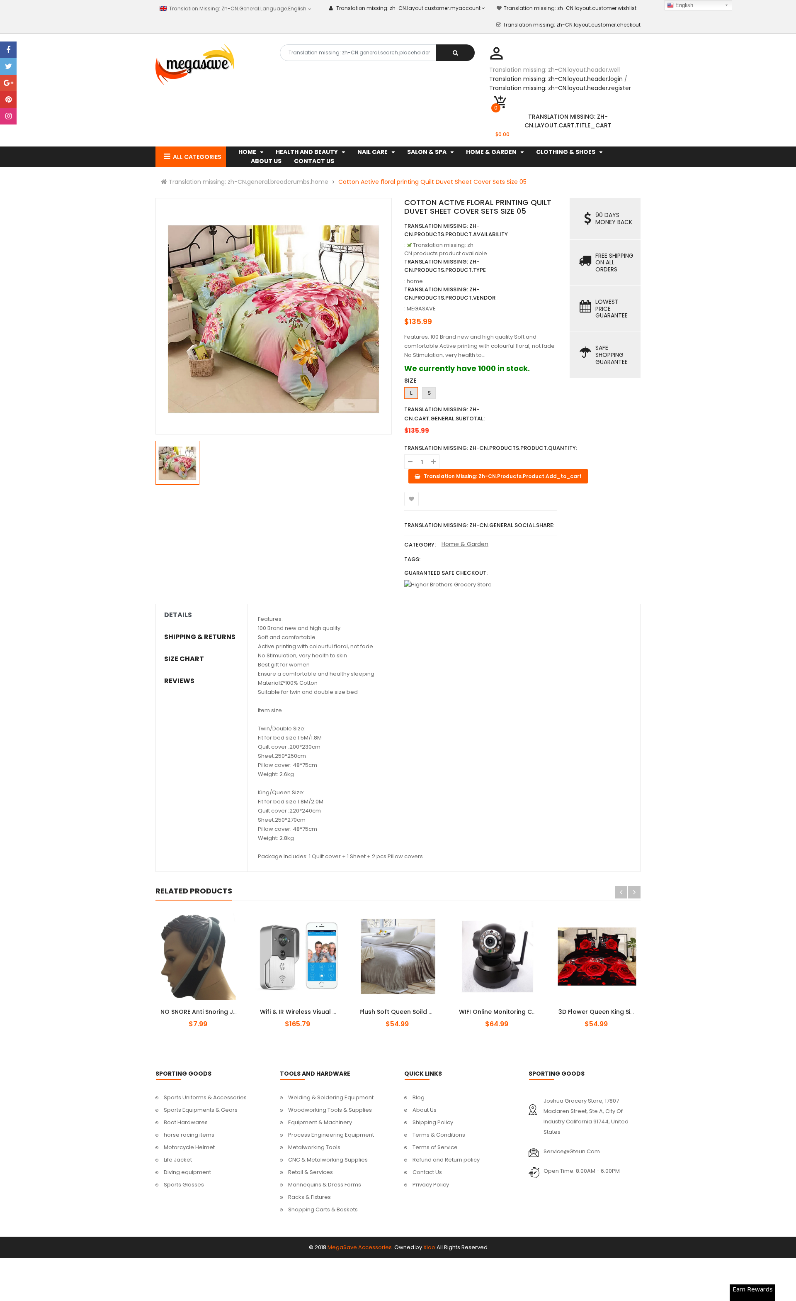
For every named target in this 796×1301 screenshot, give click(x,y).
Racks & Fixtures (309, 1197)
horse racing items (189, 1135)
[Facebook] (8, 49)
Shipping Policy (433, 1122)
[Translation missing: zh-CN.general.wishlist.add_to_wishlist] (411, 499)
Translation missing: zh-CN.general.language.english (237, 8)
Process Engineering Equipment (331, 1135)
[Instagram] (8, 116)
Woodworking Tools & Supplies (330, 1110)
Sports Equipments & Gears (201, 1110)
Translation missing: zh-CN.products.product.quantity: (490, 448)
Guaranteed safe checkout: (446, 573)
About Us (425, 1110)
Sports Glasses (184, 1185)
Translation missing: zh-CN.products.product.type (445, 266)
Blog (419, 1097)
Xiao (429, 1247)
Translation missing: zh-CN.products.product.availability (456, 230)
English (683, 5)
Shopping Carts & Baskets (323, 1209)
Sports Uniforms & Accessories (205, 1097)
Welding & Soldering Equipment (331, 1097)
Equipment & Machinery (320, 1122)
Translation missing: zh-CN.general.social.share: (479, 525)
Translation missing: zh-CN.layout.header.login (556, 79)
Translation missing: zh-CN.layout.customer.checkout (572, 24)
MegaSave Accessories (360, 1247)
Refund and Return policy (446, 1160)
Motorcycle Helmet (189, 1147)
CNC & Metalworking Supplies (328, 1160)
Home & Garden (465, 544)
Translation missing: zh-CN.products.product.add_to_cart (305, 1007)
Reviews (179, 681)
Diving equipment (187, 1172)
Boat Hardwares (186, 1122)
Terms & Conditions (439, 1135)
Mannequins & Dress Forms (324, 1185)
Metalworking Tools (314, 1147)
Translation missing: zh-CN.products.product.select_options (208, 1007)
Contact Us (427, 1172)
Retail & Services (310, 1172)
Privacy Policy (431, 1185)
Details (178, 615)
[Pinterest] (8, 99)
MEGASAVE (421, 308)
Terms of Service (435, 1147)
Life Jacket (178, 1160)
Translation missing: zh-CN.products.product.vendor (449, 294)
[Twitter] (8, 66)
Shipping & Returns (199, 637)
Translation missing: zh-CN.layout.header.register (560, 88)
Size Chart (184, 659)
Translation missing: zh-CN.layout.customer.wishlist (570, 8)
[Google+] (8, 83)
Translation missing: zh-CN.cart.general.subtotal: (444, 413)
